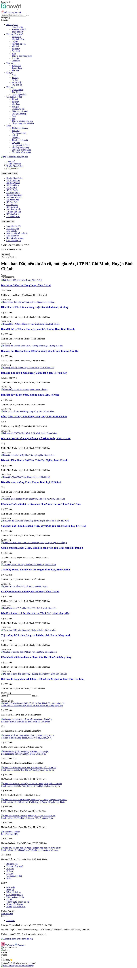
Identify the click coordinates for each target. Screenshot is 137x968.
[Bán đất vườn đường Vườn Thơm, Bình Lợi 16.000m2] (25, 477)
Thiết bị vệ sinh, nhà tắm (22, 121)
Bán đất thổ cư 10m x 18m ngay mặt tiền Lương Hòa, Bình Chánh (38, 329)
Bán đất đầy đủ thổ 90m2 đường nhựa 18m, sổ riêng (30, 394)
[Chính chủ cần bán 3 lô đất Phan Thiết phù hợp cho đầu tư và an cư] (30, 848)
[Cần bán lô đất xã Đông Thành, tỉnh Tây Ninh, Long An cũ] (27, 735)
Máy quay (16, 49)
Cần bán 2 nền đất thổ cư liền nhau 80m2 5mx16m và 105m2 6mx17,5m (41, 504)
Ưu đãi (9, 899)
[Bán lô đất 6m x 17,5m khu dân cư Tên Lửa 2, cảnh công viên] (28, 608)
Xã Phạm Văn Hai (14, 197)
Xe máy (15, 77)
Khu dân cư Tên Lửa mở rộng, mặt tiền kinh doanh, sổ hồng (34, 307)
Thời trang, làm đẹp (20, 128)
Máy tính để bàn (19, 44)
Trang (4, 696)
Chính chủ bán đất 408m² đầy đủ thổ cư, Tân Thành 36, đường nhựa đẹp (32, 706)
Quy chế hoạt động (14, 894)
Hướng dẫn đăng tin (14, 904)
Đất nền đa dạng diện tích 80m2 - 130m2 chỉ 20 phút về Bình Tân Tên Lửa (42, 678)
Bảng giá (10, 890)
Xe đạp (15, 80)
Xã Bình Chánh (13, 183)
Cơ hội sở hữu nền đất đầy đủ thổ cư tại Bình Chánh (30, 591)
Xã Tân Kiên (12, 204)
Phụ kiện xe (17, 85)
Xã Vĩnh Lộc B (13, 216)
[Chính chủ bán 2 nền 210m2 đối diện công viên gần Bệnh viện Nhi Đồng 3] (34, 542)
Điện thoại (16, 36)
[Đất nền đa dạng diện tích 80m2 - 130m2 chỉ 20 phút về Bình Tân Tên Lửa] (34, 674)
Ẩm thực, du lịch (19, 133)
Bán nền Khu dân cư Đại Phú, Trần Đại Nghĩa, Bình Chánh (34, 460)
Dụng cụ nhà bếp (19, 114)
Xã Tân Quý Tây (13, 209)
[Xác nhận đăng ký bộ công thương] (17, 939)
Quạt (14, 116)
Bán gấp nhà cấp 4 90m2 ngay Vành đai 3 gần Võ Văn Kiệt (34, 372)
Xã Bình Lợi (11, 188)
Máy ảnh (15, 46)
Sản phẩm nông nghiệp (21, 152)
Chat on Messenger (25, 966)
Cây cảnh (16, 142)
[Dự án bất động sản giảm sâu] (14, 157)
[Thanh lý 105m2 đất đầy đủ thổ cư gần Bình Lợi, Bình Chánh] (28, 564)
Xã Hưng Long (13, 192)
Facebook (10, 920)
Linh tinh (16, 138)
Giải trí (15, 135)
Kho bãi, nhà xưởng (14, 238)
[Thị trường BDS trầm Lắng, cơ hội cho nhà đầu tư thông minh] (28, 630)
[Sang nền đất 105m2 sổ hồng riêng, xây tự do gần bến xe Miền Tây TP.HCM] (35, 521)
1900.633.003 (7, 913)
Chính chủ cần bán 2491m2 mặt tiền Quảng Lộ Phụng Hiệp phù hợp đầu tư (33, 802)
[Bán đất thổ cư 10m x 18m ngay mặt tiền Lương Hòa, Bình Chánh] (30, 324)
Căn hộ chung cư (13, 240)
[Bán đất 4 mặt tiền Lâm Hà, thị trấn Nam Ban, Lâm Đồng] (26, 719)
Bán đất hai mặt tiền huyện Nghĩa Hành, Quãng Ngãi (23, 754)
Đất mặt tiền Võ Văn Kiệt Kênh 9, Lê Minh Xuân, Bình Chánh (36, 438)
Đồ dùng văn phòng (20, 147)
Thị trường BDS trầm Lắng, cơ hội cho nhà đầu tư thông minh (36, 635)
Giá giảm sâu (17, 27)
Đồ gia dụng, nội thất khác (23, 123)
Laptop (15, 41)
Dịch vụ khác (17, 89)
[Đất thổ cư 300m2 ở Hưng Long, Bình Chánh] (21, 280)
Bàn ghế (15, 106)
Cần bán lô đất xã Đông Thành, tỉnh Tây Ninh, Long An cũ (26, 738)
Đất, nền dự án (8, 221)
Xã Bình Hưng (12, 185)
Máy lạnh (16, 104)
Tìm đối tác (16, 92)
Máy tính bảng (18, 39)
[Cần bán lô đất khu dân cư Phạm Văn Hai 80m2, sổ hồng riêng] (29, 652)
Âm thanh (16, 51)
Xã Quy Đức (12, 202)
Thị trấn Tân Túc (13, 212)
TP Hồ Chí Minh (13, 164)
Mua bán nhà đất (19, 29)
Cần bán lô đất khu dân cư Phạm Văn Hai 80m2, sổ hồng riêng (36, 657)
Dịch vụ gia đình (19, 94)
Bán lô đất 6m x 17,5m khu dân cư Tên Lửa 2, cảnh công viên (35, 613)
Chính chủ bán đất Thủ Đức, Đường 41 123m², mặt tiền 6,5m (27, 818)
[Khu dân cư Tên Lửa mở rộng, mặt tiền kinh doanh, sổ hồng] (27, 302)
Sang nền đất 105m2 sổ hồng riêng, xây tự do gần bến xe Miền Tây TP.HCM (43, 525)
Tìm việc (15, 70)
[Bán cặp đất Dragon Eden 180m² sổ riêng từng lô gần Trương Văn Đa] (32, 346)
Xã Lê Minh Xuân (14, 195)
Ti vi (14, 53)
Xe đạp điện (17, 82)
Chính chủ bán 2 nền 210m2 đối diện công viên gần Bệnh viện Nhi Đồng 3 (42, 547)
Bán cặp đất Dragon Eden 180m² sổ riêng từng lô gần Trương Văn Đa (39, 351)
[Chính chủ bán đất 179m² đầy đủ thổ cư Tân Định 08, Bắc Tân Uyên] (31, 783)
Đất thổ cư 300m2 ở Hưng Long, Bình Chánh (26, 285)
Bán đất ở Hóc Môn (9, 834)
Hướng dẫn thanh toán (15, 907)
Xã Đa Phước (12, 190)
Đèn (13, 118)
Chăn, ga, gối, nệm (20, 111)
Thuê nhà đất (17, 32)
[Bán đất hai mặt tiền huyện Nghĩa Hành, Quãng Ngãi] (24, 751)
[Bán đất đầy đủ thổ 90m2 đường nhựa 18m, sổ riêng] (24, 389)
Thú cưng (16, 130)
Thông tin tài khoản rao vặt (17, 902)
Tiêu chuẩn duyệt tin (15, 897)
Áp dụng (5, 254)
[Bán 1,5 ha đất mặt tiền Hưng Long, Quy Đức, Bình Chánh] (27, 411)
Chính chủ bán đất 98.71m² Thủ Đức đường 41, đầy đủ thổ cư (27, 770)
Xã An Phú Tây (13, 180)
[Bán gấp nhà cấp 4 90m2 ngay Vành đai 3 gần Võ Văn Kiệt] (27, 368)
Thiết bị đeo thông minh (22, 56)
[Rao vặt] (11, 9)
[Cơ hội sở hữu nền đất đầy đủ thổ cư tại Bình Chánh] (24, 586)
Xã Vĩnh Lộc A (13, 214)
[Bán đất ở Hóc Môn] (10, 832)
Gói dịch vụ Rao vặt (12, 12)
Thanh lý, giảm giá (20, 140)
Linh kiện (16, 61)
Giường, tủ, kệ (18, 109)
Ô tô (14, 75)
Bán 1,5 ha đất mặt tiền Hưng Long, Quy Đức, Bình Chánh (34, 416)
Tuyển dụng (17, 68)
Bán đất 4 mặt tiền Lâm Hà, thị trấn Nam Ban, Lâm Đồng (25, 722)
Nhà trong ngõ (12, 228)
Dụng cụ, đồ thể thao (21, 145)
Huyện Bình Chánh (14, 166)
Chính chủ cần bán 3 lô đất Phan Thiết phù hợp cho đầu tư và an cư (29, 850)
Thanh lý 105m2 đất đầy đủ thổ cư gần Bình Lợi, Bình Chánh (35, 569)
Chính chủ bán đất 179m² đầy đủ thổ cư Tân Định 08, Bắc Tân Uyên (30, 786)
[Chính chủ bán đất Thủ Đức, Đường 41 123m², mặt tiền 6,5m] (28, 816)
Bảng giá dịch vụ (13, 892)
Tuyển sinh (16, 65)
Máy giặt (15, 101)
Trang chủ (10, 161)
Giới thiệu (10, 887)
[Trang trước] (2, 699)
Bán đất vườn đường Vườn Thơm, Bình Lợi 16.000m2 (31, 482)
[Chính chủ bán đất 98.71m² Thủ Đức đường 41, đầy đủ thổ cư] (28, 767)
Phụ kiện (15, 58)
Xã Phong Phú (12, 200)
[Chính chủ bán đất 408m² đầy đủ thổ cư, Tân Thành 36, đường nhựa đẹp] (33, 703)
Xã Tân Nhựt (12, 207)
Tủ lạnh (15, 99)
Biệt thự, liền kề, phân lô (16, 233)
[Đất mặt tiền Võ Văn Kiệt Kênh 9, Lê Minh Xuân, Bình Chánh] (29, 433)
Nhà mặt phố (11, 231)
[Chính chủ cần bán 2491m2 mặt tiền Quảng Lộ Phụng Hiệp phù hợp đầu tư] (34, 799)
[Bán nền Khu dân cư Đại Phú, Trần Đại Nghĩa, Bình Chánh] (27, 455)
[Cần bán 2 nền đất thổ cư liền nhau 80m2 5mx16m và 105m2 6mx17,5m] (33, 499)
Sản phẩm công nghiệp (21, 150)
